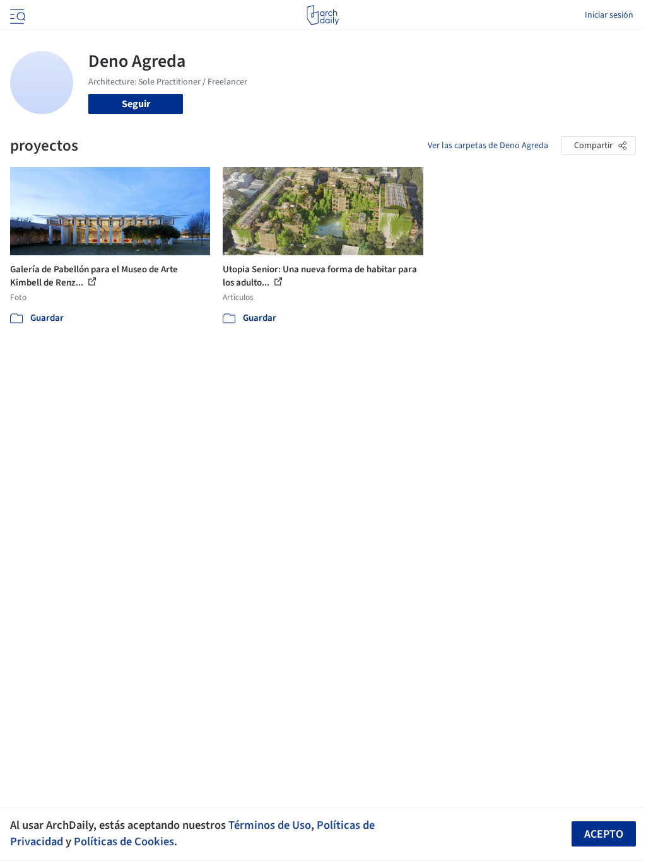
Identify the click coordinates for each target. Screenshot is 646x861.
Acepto (603, 834)
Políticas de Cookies (124, 841)
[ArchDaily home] (323, 15)
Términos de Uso (269, 825)
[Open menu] (16, 15)
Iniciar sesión (609, 15)
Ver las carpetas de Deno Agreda (488, 145)
